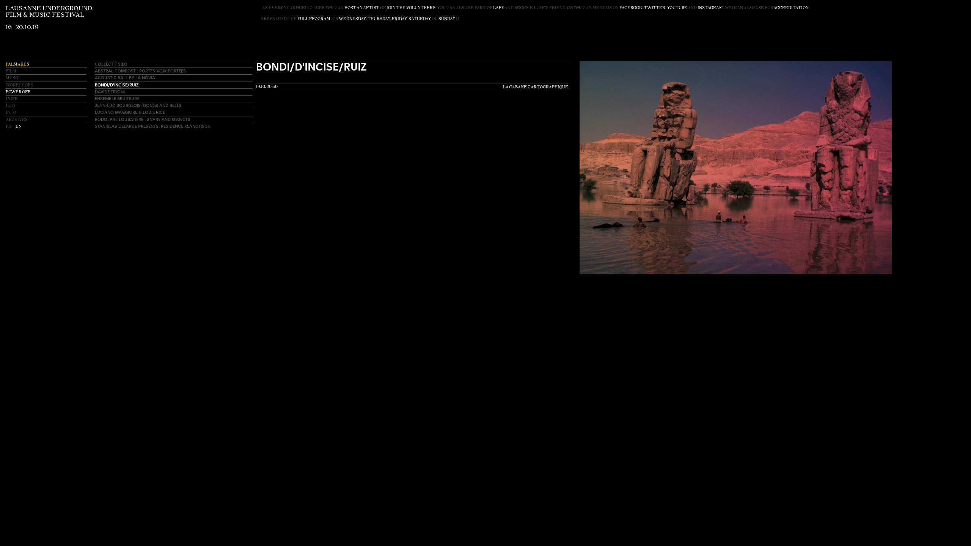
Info (11, 113)
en (19, 127)
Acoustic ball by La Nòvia (125, 77)
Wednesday (352, 19)
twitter (654, 8)
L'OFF (11, 99)
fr (9, 127)
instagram (710, 8)
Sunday (446, 19)
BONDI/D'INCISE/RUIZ (116, 85)
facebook (630, 8)
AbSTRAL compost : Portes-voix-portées (140, 71)
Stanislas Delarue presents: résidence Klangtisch (153, 126)
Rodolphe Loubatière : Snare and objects (142, 119)
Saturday (420, 19)
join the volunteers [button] (411, 8)
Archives (17, 120)
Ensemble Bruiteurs (117, 98)
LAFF (498, 8)
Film (11, 71)
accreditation (791, 8)
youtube (677, 8)
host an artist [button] (361, 8)
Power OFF (18, 92)
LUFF (11, 106)
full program (313, 19)
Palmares (17, 65)
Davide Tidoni (110, 91)
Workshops (19, 85)
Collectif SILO (111, 64)
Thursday (379, 19)
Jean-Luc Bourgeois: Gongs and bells (138, 105)
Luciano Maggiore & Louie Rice (130, 112)
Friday (399, 19)
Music (13, 78)
